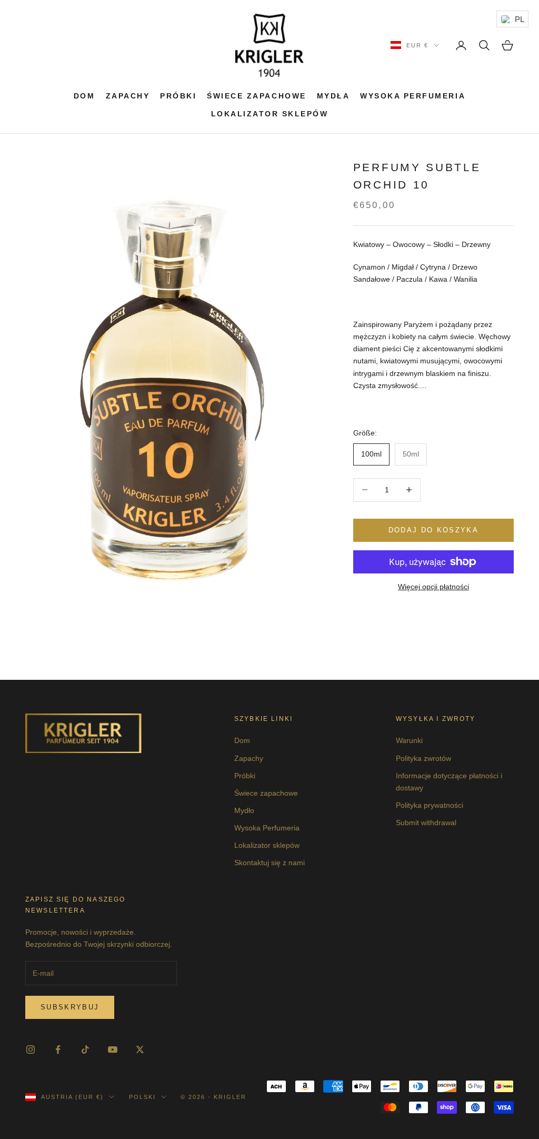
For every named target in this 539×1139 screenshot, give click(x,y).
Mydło (244, 810)
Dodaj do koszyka (433, 530)
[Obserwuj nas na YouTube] (112, 1049)
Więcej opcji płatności (433, 586)
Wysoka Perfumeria (412, 96)
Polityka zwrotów (423, 758)
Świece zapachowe (256, 96)
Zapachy (128, 96)
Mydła (333, 96)
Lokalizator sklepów (269, 114)
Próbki (178, 96)
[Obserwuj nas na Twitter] (140, 1049)
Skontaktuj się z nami (269, 862)
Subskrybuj (70, 1007)
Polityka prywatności (429, 805)
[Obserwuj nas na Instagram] (30, 1049)
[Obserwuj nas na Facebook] (58, 1049)
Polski (142, 1097)
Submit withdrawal (426, 822)
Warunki (409, 740)
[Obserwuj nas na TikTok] (85, 1049)
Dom (84, 96)
